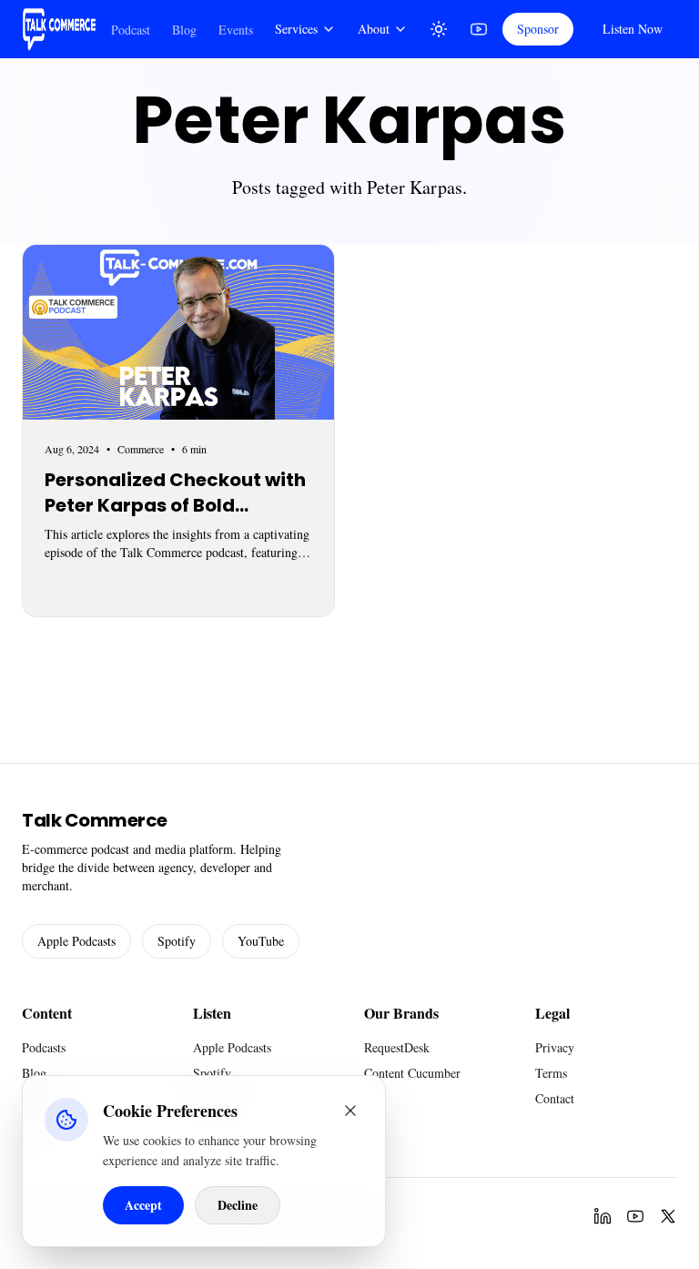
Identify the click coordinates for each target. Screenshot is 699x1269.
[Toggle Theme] (438, 29)
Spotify (176, 940)
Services (296, 28)
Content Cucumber (412, 1072)
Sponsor (538, 28)
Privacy (554, 1047)
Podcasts (44, 1047)
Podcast (130, 29)
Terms (551, 1072)
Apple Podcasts (76, 940)
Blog (184, 29)
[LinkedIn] (602, 1216)
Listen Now (633, 28)
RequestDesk (397, 1047)
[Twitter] (668, 1216)
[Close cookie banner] (350, 1110)
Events (235, 29)
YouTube (261, 940)
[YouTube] (479, 29)
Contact (554, 1098)
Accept (143, 1204)
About (374, 28)
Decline (238, 1204)
